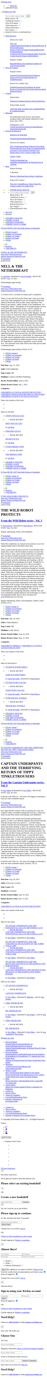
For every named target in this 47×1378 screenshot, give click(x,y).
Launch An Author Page (25, 186)
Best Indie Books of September (28, 228)
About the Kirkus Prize (32, 101)
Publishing (24, 139)
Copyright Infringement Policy (16, 1097)
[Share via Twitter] (12, 236)
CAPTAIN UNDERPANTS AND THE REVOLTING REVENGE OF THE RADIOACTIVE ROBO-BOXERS (25, 972)
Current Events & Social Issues (21, 54)
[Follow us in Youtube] (6, 1133)
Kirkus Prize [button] (9, 1058)
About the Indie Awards (18, 109)
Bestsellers (14, 64)
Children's (34, 56)
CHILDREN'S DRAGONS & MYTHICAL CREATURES (22, 394)
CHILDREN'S (10, 248)
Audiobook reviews (12, 21)
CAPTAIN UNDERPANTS (15, 993)
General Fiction (15, 75)
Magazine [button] (9, 113)
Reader (8, 1261)
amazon (4, 256)
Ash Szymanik (26, 276)
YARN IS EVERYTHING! (15, 675)
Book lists (21, 64)
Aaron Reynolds (14, 679)
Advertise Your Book (20, 1075)
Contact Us (9, 1107)
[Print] (8, 240)
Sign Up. (24, 1365)
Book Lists (17, 1054)
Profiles (13, 87)
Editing (18, 139)
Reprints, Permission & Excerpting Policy (13, 1100)
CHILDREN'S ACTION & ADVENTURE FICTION (21, 392)
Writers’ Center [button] (10, 1071)
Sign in (4, 1269)
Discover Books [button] (11, 1042)
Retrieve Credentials (29, 1361)
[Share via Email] (12, 238)
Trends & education (17, 160)
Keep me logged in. (8, 1274)
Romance (20, 48)
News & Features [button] (11, 68)
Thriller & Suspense (31, 46)
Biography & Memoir (26, 1048)
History (20, 52)
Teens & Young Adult (23, 56)
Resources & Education (18, 135)
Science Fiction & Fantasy (19, 50)
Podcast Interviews (12, 28)
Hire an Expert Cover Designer (27, 149)
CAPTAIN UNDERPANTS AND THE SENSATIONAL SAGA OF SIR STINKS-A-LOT (24, 933)
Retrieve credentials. (22, 1240)
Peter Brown (8, 526)
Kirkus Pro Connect (33, 1081)
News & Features (11, 23)
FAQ (25, 1087)
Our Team (14, 1087)
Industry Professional (13, 1265)
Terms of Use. (38, 1269)
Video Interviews (11, 25)
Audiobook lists (30, 64)
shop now (4, 254)
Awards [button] (8, 93)
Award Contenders (34, 109)
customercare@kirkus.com (33, 1322)
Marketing (32, 139)
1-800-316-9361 (13, 1322)
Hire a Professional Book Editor (17, 1073)
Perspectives (20, 87)
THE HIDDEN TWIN (13, 454)
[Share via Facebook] (13, 234)
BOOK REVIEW (16, 930)
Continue (26, 1202)
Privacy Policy (10, 1093)
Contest (21, 1087)
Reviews (8, 246)
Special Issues (25, 127)
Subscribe (22, 129)
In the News (25, 89)
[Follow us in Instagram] (6, 1131)
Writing (12, 139)
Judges (22, 111)
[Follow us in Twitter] (6, 1129)
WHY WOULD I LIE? (13, 423)
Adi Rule (6, 276)
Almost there (6, 1224)
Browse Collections (17, 176)
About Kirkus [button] (10, 1085)
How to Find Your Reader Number (30, 1349)
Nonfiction (33, 50)
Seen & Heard (35, 87)
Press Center (31, 1087)
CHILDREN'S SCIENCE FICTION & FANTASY (19, 396)
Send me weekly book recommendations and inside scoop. (22, 1272)
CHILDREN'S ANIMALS (11, 646)
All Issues (33, 127)
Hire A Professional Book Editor (21, 146)
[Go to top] (6, 1137)
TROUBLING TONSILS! (15, 706)
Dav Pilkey (7, 790)
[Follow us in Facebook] (6, 1127)
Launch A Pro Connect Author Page (27, 153)
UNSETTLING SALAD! (14, 690)
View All (13, 44)
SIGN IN (13, 6)
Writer (7, 1263)
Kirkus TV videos (29, 1056)
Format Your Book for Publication (29, 148)
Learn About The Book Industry (26, 1077)
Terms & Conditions (12, 1095)
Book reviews (10, 19)
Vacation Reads (19, 66)
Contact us (9, 1091)
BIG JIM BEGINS (12, 1028)
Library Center (15, 156)
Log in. (22, 1229)
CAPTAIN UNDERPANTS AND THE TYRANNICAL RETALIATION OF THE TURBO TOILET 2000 (24, 952)
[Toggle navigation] (2, 12)
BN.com (22, 256)
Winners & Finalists (17, 101)
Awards (27, 87)
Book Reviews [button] (10, 36)
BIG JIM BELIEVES (13, 1011)
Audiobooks (14, 46)
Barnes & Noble (13, 256)
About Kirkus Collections (33, 176)
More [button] (7, 166)
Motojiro (30, 997)
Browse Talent (28, 184)
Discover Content (16, 184)
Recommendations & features (25, 162)
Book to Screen (15, 89)
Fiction (21, 46)
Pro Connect (10, 30)
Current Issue (15, 127)
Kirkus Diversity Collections (15, 1081)
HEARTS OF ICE (12, 439)
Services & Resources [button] (13, 131)
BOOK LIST (12, 228)
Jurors (43, 101)
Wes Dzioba (18, 1034)
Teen (31, 75)
